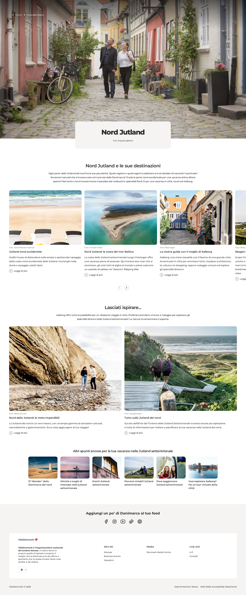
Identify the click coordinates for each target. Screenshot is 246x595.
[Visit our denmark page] (106, 521)
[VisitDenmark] (28, 539)
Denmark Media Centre (159, 552)
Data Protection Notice (186, 586)
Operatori (109, 560)
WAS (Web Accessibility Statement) (218, 586)
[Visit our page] (114, 521)
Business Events (112, 556)
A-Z (191, 552)
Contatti (193, 556)
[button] (45, 259)
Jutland (18, 15)
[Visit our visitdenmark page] (122, 521)
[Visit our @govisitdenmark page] (131, 521)
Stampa (108, 552)
